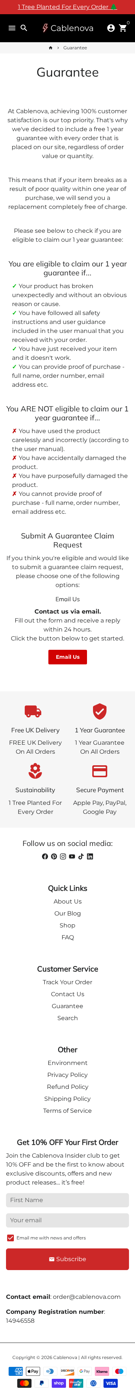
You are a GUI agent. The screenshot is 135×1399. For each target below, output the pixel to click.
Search (67, 1018)
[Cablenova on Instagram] (63, 856)
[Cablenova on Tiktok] (81, 856)
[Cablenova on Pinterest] (54, 856)
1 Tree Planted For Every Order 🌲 (67, 6)
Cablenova (65, 1357)
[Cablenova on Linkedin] (90, 856)
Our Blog (67, 913)
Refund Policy (67, 1086)
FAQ (68, 937)
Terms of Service (67, 1110)
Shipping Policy (67, 1098)
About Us (68, 901)
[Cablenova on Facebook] (45, 856)
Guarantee (75, 47)
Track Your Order (67, 982)
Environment (68, 1062)
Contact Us (67, 994)
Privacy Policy (67, 1074)
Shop (67, 925)
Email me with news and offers (51, 1238)
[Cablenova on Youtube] (72, 856)
